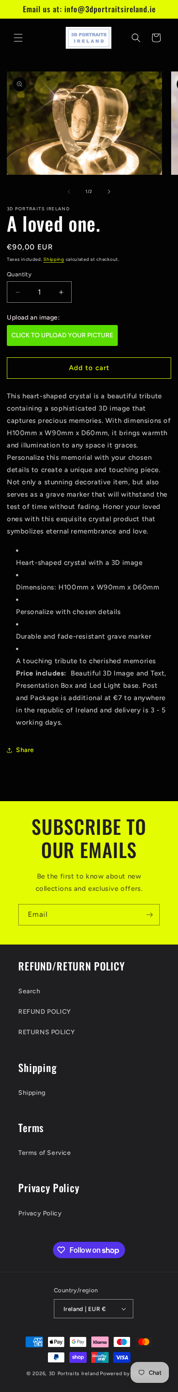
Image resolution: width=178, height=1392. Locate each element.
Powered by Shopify (126, 1374)
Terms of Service (44, 1153)
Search (29, 991)
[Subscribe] (149, 914)
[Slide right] (109, 192)
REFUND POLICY (44, 1012)
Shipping (53, 259)
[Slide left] (69, 192)
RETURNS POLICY (46, 1032)
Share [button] (25, 750)
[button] (18, 38)
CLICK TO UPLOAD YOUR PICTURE (62, 335)
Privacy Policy (40, 1213)
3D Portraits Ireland (74, 1374)
